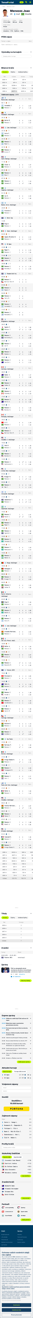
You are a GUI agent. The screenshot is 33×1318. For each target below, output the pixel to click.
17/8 (14, 864)
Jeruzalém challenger (7, 494)
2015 (3, 861)
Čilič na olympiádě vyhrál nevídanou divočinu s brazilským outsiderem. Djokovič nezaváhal (21, 970)
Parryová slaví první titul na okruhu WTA (17, 1029)
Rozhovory (20, 1239)
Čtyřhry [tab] (13, 917)
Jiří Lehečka (4, 1237)
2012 (3, 869)
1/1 (14, 875)
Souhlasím (16, 1305)
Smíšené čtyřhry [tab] (22, 72)
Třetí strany (9, 1285)
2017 (3, 855)
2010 (3, 875)
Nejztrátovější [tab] (18, 1157)
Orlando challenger (7, 831)
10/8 (23, 852)
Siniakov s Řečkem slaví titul (14, 1058)
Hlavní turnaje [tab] (7, 1071)
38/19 (22, 861)
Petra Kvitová (4, 1239)
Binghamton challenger (8, 321)
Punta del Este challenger (9, 785)
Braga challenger (12, 563)
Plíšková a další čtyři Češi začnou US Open (17, 1019)
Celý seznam (26, 1198)
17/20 (22, 85)
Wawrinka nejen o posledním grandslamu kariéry (15, 1024)
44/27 (13, 91)
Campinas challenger (7, 190)
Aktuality (22, 974)
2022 (3, 82)
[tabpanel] (16, 477)
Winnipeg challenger (7, 416)
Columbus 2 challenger (8, 439)
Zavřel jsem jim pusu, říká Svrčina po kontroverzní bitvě (16, 1049)
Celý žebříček (26, 1176)
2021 (3, 85)
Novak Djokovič (5, 1234)
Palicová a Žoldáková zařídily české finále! (16, 1054)
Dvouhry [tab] (5, 917)
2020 (3, 88)
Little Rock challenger (8, 471)
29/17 (13, 855)
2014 (3, 864)
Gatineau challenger (7, 369)
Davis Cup (10, 218)
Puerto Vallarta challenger (6, 595)
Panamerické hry (11, 273)
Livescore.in (9, 1211)
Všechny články (25, 980)
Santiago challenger (7, 718)
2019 (3, 91)
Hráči (3, 6)
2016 (3, 858)
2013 (3, 866)
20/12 (22, 91)
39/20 (13, 861)
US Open (9, 244)
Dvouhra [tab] (5, 72)
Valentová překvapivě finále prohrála (16, 1037)
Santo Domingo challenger (9, 159)
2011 (4, 872)
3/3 (14, 79)
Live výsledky (9, 1207)
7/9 (23, 872)
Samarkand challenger (7, 508)
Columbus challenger (7, 800)
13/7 (23, 855)
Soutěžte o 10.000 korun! (16, 1102)
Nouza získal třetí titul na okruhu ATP (16, 1040)
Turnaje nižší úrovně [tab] (20, 1071)
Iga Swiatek (4, 1244)
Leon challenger (11, 626)
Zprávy (23, 1207)
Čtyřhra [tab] (13, 72)
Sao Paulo (10, 739)
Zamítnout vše (16, 1310)
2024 (3, 79)
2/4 (14, 866)
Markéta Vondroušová (6, 1242)
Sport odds (24, 1211)
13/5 (23, 858)
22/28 (13, 85)
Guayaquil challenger (7, 114)
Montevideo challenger (8, 99)
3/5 (23, 82)
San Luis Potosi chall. (8, 640)
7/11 (23, 88)
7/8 (14, 869)
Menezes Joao (11, 6)
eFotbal (23, 1215)
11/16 (13, 88)
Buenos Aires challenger (8, 205)
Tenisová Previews (22, 1237)
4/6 (14, 82)
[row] (16, 79)
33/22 (13, 852)
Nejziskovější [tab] (7, 1157)
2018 (3, 852)
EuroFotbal (8, 1215)
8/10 (14, 872)
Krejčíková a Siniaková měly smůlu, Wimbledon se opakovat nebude (16, 1044)
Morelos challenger (7, 754)
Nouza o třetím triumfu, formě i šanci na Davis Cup (17, 1033)
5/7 (23, 869)
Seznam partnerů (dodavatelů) (11, 1300)
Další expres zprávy (24, 1062)
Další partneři (26, 1219)
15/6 (14, 858)
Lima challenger (11, 127)
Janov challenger (12, 231)
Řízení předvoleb (16, 1315)
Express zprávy (21, 1242)
